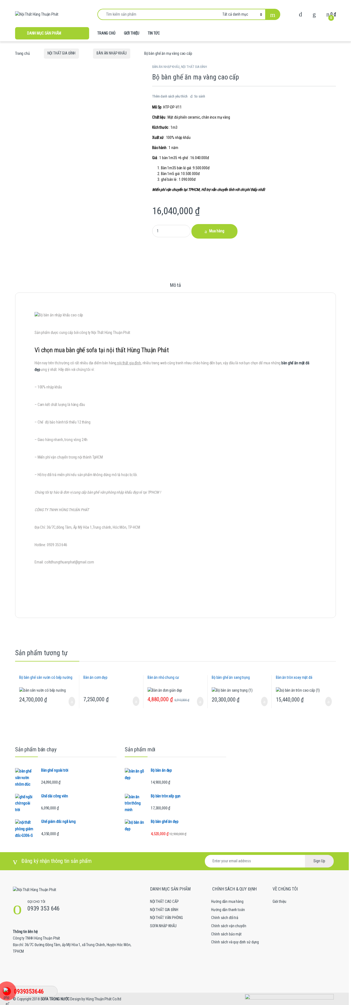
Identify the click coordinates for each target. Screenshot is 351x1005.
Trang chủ (22, 53)
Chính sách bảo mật (226, 934)
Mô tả (175, 285)
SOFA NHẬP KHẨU (163, 926)
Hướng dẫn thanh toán (228, 909)
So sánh (199, 96)
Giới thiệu (280, 901)
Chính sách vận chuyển (228, 926)
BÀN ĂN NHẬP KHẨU (112, 53)
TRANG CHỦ (106, 33)
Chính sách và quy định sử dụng (235, 942)
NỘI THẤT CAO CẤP (164, 901)
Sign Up (319, 861)
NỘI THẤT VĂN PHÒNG (166, 917)
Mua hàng (216, 231)
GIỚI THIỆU (132, 33)
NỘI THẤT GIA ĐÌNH (61, 53)
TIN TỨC (154, 33)
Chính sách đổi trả (224, 917)
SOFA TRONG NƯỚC (55, 999)
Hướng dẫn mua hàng (227, 901)
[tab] (175, 288)
